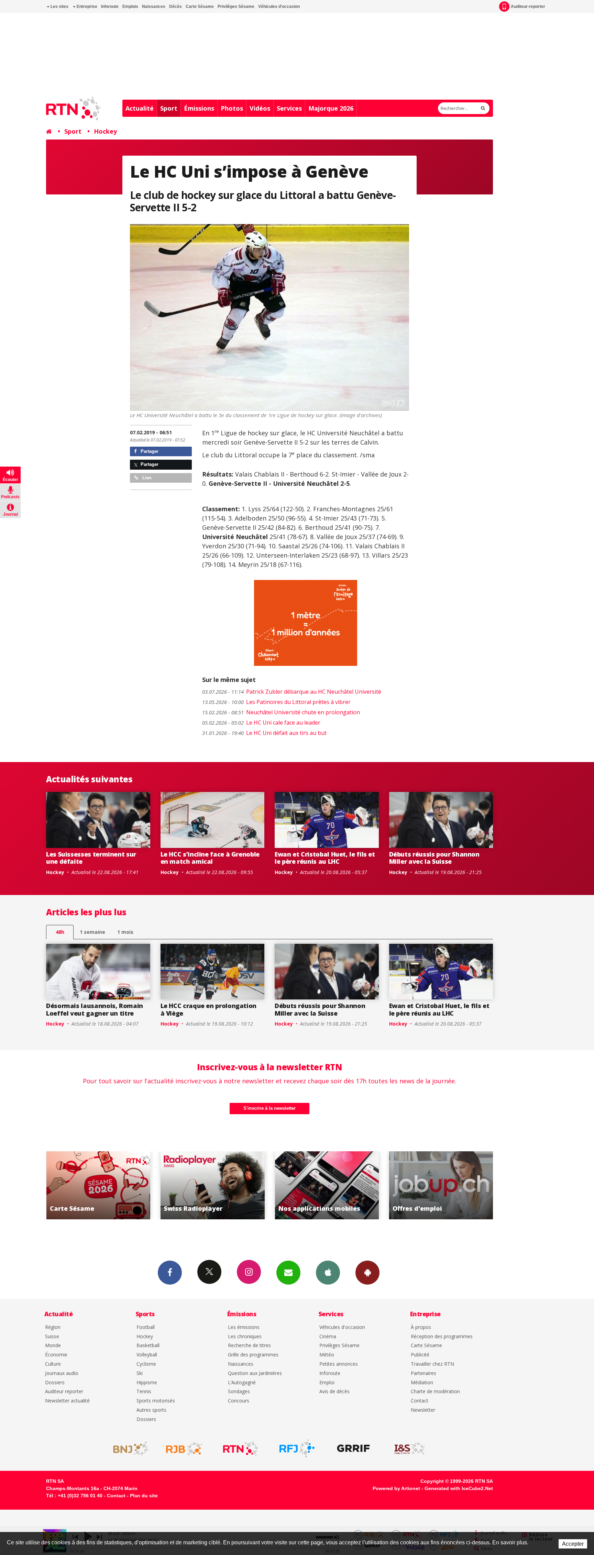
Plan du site (144, 1495)
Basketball (148, 1346)
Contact (419, 1401)
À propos (421, 1327)
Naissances (153, 6)
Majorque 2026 (330, 108)
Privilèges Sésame (236, 6)
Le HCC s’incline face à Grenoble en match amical (210, 858)
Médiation (422, 1383)
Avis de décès (334, 1392)
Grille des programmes (253, 1355)
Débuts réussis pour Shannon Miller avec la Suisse (434, 858)
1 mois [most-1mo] (125, 932)
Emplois (130, 6)
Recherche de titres (249, 1346)
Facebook (170, 1273)
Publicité (420, 1355)
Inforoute (110, 6)
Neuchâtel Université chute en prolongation (281, 712)
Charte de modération (435, 1392)
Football (145, 1327)
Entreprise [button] (86, 6)
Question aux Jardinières (255, 1373)
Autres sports (151, 1410)
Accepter (573, 1544)
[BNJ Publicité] (128, 1448)
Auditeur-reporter (528, 6)
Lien (146, 477)
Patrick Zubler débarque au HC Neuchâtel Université (291, 691)
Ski (139, 1373)
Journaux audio (61, 1373)
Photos (232, 108)
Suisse (52, 1337)
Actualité (139, 108)
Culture (53, 1364)
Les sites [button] (59, 6)
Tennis (143, 1392)
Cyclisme (146, 1364)
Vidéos (260, 108)
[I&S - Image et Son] (410, 1448)
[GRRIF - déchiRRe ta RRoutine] (353, 1448)
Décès (175, 6)
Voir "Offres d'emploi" (327, 1185)
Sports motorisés (155, 1401)
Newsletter (423, 1410)
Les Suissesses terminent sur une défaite (91, 858)
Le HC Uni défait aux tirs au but (264, 733)
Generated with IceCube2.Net (459, 1488)
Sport (168, 108)
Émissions (199, 108)
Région (52, 1327)
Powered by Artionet (396, 1488)
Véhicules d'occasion (279, 6)
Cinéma (327, 1337)
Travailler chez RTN (432, 1364)
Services (289, 108)
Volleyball (146, 1355)
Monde (53, 1346)
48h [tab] (60, 932)
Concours (238, 1401)
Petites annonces (338, 1364)
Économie (56, 1355)
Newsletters (288, 1273)
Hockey (105, 131)
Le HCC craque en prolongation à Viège (209, 1009)
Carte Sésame (200, 6)
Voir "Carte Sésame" (441, 1185)
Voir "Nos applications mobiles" (213, 1185)
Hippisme (146, 1383)
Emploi (326, 1383)
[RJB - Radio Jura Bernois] (184, 1448)
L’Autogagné (242, 1383)
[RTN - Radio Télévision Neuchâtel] (240, 1448)
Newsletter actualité (67, 1401)
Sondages (239, 1392)
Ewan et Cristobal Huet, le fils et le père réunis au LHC (325, 858)
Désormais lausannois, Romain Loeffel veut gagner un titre (94, 1009)
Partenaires (423, 1373)
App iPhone (328, 1273)
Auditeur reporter (64, 1392)
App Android (367, 1273)
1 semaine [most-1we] (92, 932)
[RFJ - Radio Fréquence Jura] (297, 1448)
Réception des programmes (442, 1337)
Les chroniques (245, 1337)
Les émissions (244, 1327)
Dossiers (55, 1383)
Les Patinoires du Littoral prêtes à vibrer (276, 702)
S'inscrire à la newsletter (269, 1108)
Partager (148, 451)
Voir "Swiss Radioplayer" (98, 1185)
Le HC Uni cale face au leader (261, 722)
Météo (326, 1355)
